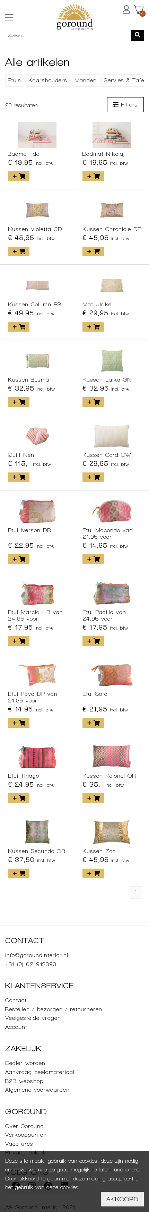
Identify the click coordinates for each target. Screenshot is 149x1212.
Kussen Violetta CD (35, 229)
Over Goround (24, 1126)
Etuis (14, 80)
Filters (128, 105)
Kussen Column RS (34, 304)
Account (16, 1027)
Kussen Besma (28, 380)
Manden (85, 80)
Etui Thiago (23, 776)
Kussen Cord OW (106, 455)
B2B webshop (24, 1081)
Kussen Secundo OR (36, 851)
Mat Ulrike (97, 304)
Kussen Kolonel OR (109, 776)
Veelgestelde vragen (33, 1018)
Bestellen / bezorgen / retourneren (53, 1009)
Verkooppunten (26, 1135)
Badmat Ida (24, 154)
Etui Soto (94, 694)
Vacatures (19, 1144)
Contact (16, 1000)
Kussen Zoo (99, 851)
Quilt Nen (21, 455)
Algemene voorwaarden (37, 1090)
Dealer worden (25, 1063)
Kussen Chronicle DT (111, 229)
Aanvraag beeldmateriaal (39, 1072)
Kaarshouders (47, 80)
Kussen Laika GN (107, 380)
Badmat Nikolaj (103, 154)
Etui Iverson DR (29, 530)
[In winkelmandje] (18, 176)
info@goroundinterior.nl (36, 955)
